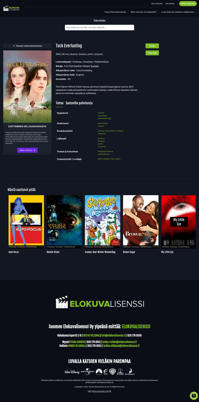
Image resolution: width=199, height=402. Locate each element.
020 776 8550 (135, 335)
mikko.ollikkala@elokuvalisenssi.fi (121, 345)
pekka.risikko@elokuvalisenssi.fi (119, 342)
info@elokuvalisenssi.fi (113, 335)
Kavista (94, 66)
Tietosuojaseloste (99, 391)
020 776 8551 (94, 342)
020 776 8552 (95, 345)
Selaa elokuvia (188, 3)
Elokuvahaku (99, 20)
